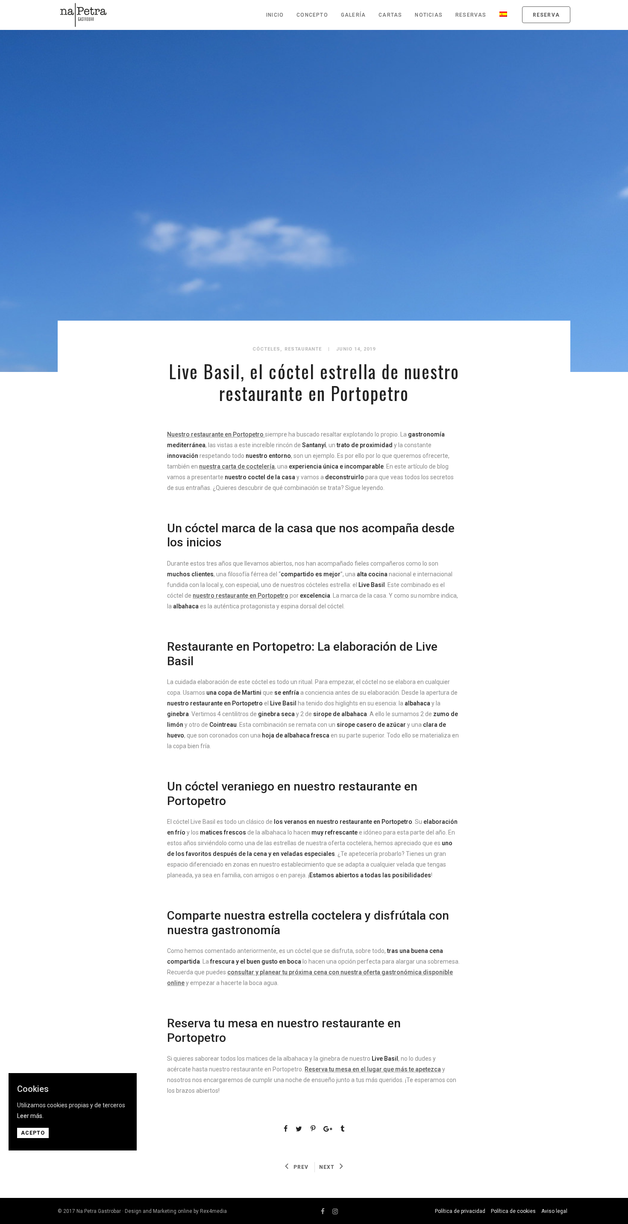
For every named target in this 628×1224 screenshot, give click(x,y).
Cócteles (266, 349)
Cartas (390, 15)
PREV (300, 1167)
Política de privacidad (460, 1211)
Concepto (312, 15)
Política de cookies (513, 1211)
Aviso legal (554, 1211)
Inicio (275, 15)
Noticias (429, 15)
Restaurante (303, 349)
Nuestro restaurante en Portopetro (216, 434)
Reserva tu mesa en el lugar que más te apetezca (373, 1069)
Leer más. (30, 1115)
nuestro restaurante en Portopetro (240, 595)
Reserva (546, 15)
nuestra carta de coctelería (237, 466)
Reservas (471, 15)
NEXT (327, 1167)
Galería (353, 15)
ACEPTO (33, 1133)
